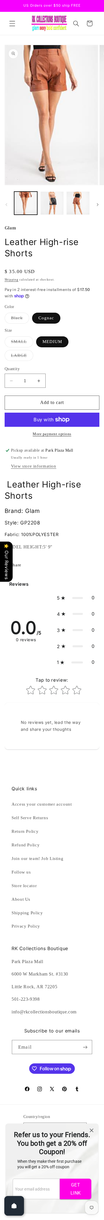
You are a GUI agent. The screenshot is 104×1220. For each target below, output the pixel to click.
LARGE (22, 357)
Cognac (46, 318)
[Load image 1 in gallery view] (25, 203)
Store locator (24, 885)
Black (20, 319)
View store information (33, 466)
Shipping (11, 279)
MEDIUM (52, 341)
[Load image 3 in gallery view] (78, 203)
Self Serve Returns (30, 817)
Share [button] (15, 565)
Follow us (21, 872)
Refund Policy (26, 845)
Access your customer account (42, 804)
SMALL (22, 343)
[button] (12, 23)
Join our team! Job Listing (37, 858)
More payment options (52, 434)
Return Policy (25, 831)
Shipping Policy (27, 913)
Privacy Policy (26, 926)
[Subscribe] (85, 1047)
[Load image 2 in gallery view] (52, 203)
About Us (21, 899)
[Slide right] (97, 204)
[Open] (14, 1206)
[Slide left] (6, 204)
